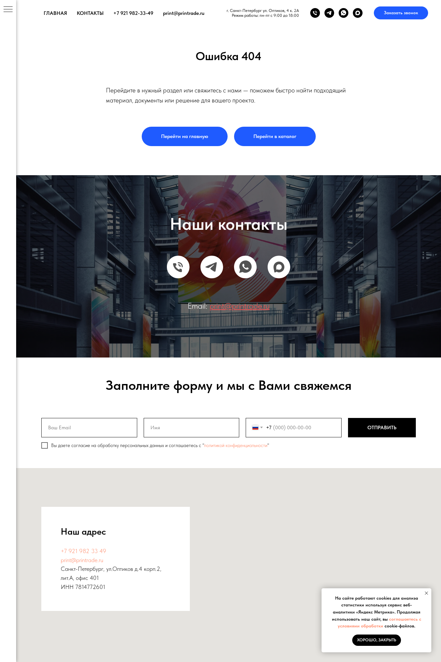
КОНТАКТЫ (90, 13)
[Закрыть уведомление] (426, 593)
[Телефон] (315, 13)
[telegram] (329, 13)
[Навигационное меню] (8, 9)
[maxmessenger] (358, 13)
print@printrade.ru (183, 13)
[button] (401, 12)
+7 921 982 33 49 (83, 551)
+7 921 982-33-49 (133, 13)
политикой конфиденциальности (235, 445)
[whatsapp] (343, 13)
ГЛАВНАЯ (55, 13)
